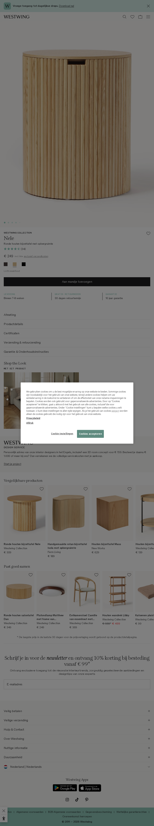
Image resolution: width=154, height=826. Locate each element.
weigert (115, 410)
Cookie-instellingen (62, 433)
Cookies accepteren (90, 433)
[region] (77, 413)
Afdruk (29, 422)
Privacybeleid (33, 418)
